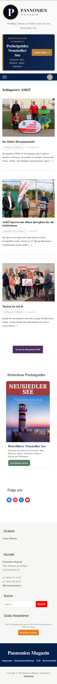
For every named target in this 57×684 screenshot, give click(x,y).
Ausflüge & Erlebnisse (13, 147)
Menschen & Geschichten (14, 230)
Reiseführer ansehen (28, 632)
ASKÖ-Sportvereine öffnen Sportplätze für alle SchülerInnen (28, 224)
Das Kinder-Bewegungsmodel (18, 141)
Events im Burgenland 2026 (28, 349)
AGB (38, 660)
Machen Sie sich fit (12, 306)
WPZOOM (28, 676)
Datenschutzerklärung (24, 660)
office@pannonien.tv (12, 585)
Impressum (7, 660)
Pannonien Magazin (28, 652)
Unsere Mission (9, 538)
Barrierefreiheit (49, 660)
